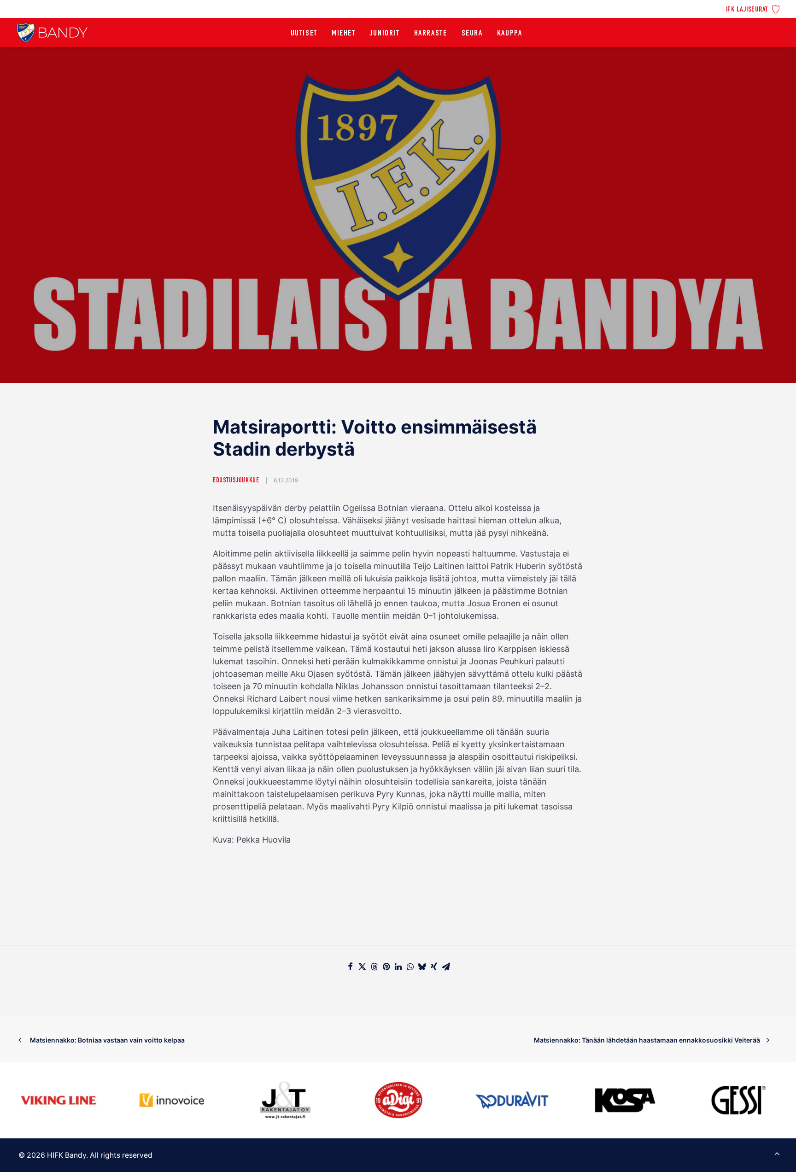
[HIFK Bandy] (52, 32)
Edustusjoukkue (236, 480)
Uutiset (304, 33)
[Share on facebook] (350, 966)
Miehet (344, 33)
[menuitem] (753, 8)
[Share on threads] (374, 966)
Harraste (430, 33)
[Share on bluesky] (421, 966)
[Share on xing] (433, 966)
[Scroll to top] (777, 1152)
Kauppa (509, 33)
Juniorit (385, 33)
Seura (472, 33)
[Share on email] (445, 966)
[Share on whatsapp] (410, 966)
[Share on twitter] (362, 966)
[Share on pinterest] (386, 966)
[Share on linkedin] (398, 966)
